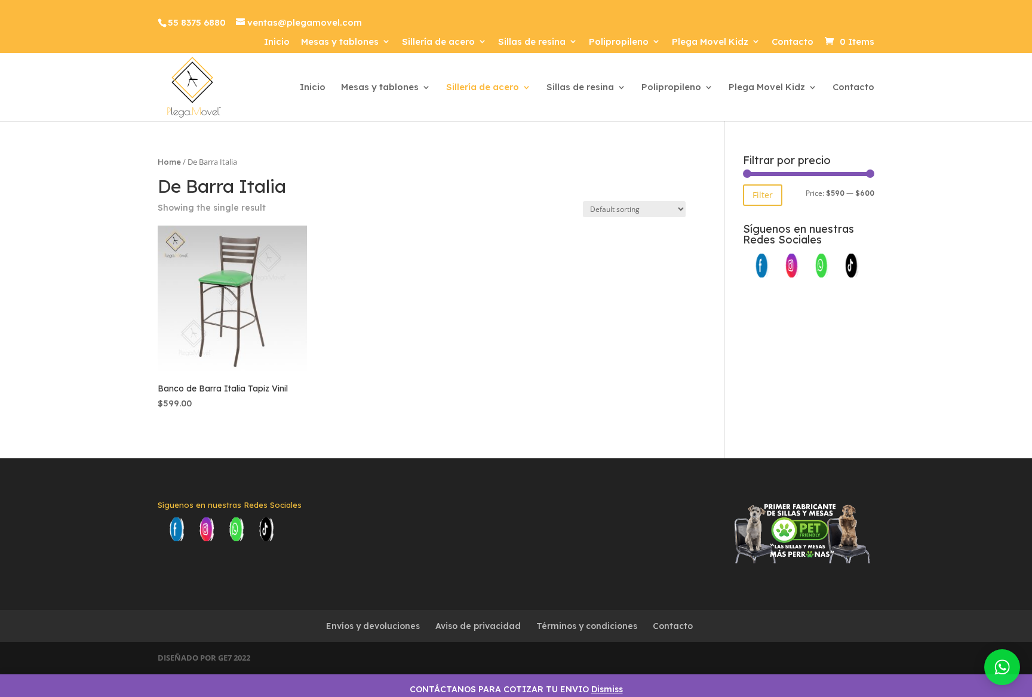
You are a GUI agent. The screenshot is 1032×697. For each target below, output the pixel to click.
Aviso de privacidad (478, 626)
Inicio (277, 42)
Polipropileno (619, 42)
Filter (762, 195)
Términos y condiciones (586, 626)
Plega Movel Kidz (710, 42)
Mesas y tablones (340, 42)
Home (169, 161)
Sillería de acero (438, 42)
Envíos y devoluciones (373, 626)
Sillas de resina (532, 42)
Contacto (792, 42)
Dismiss (607, 689)
